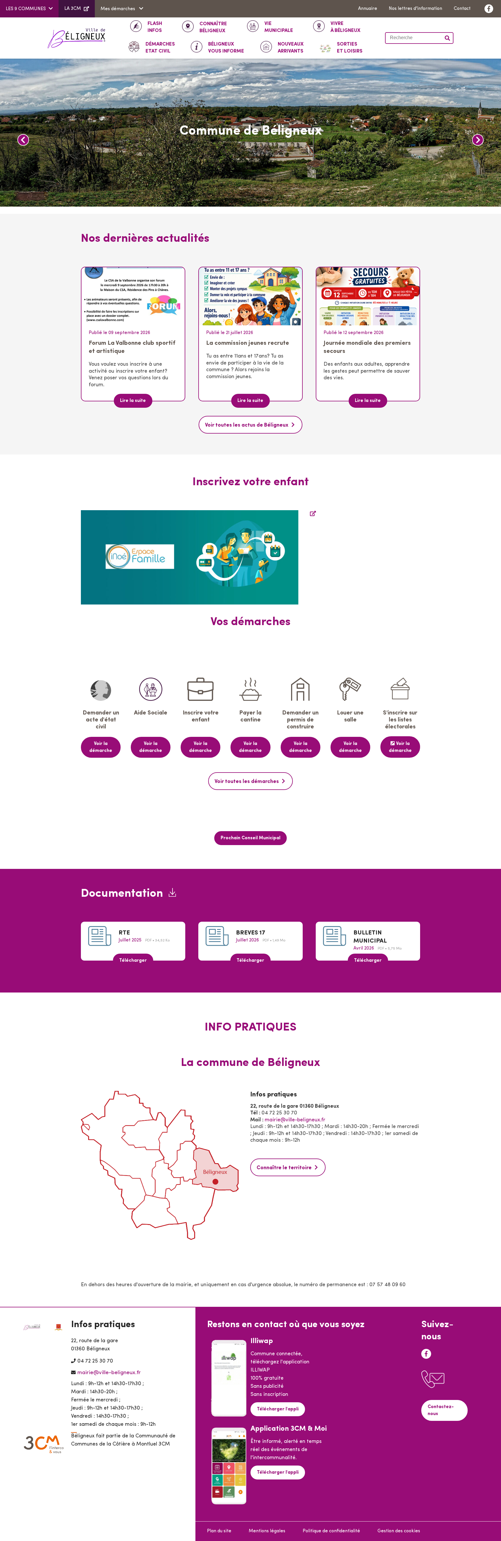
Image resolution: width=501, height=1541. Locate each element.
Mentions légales (267, 1531)
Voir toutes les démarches (247, 781)
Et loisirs (349, 48)
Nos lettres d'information (415, 8)
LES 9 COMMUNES (26, 9)
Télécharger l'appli (278, 1409)
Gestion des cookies (398, 1531)
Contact (462, 8)
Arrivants (291, 48)
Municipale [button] (278, 27)
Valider (447, 38)
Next (478, 140)
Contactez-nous (441, 1410)
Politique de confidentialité (331, 1531)
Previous (23, 140)
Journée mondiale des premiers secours (367, 347)
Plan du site (219, 1531)
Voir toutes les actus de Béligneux (246, 425)
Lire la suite (133, 400)
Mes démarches (118, 9)
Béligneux (213, 27)
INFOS (155, 27)
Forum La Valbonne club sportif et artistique (132, 347)
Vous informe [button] (226, 48)
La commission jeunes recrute (247, 343)
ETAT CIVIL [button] (160, 48)
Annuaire (367, 8)
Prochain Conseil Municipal (250, 838)
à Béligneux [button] (345, 27)
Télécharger (133, 960)
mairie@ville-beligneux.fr (295, 1120)
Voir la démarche (100, 747)
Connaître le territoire (284, 1168)
